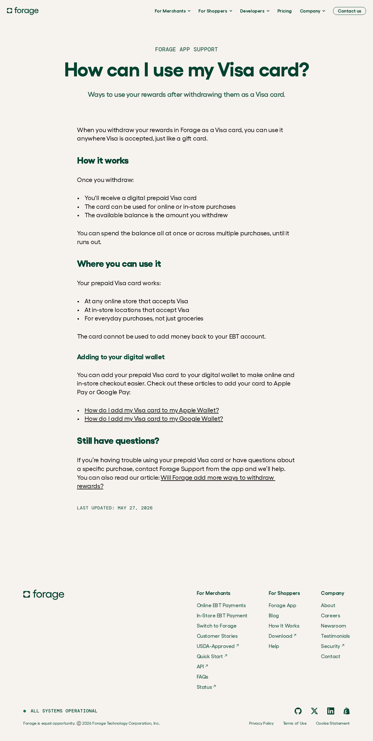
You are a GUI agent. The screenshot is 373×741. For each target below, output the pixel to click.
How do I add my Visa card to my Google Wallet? (154, 418)
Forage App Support (186, 49)
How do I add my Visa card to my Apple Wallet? (152, 410)
